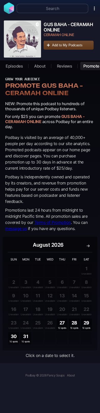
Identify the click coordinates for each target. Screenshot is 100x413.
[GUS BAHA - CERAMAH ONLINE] (22, 39)
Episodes (14, 66)
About (40, 66)
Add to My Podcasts (67, 45)
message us (16, 228)
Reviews (64, 66)
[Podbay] (9, 12)
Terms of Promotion (52, 222)
